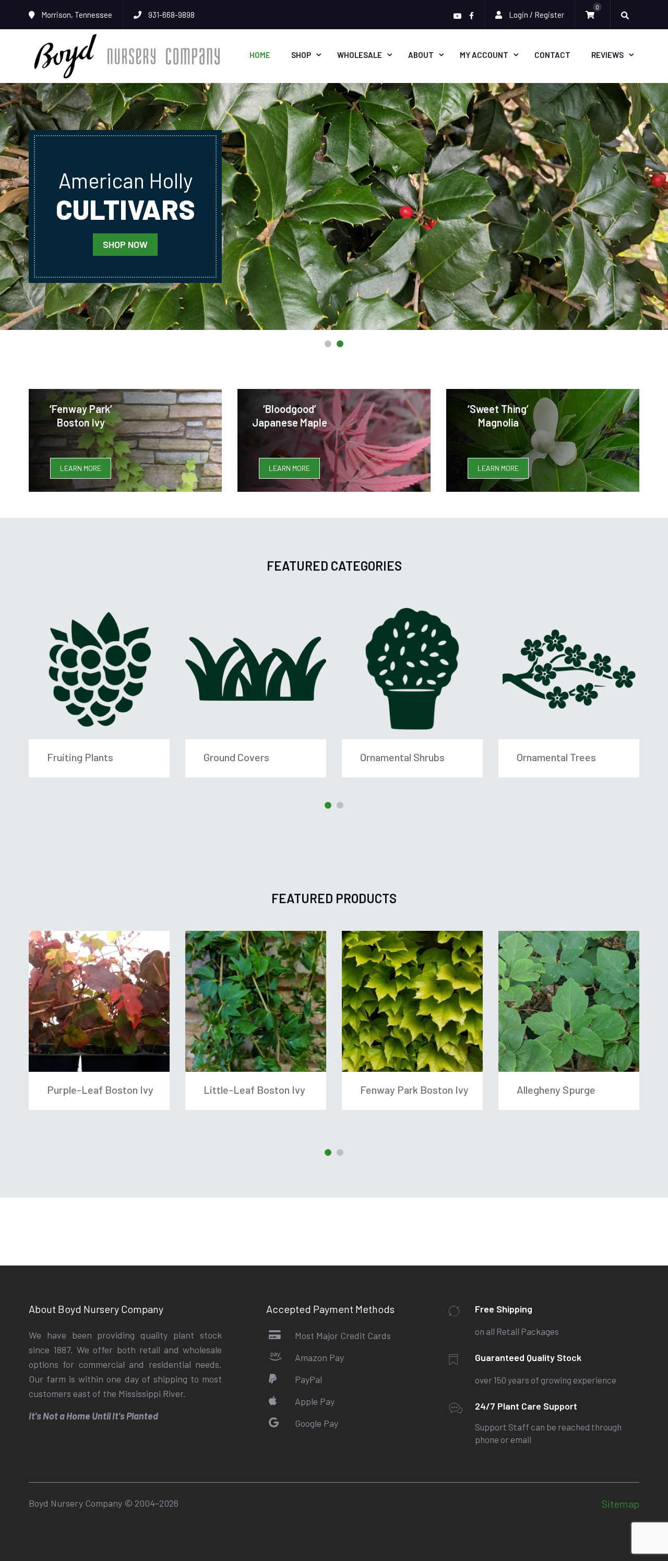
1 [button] (328, 343)
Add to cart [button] (99, 1001)
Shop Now (125, 244)
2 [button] (340, 343)
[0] (593, 15)
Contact (552, 55)
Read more (412, 1001)
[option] (334, 206)
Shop (301, 55)
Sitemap (620, 1503)
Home (259, 55)
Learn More (80, 468)
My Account (484, 55)
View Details (99, 668)
